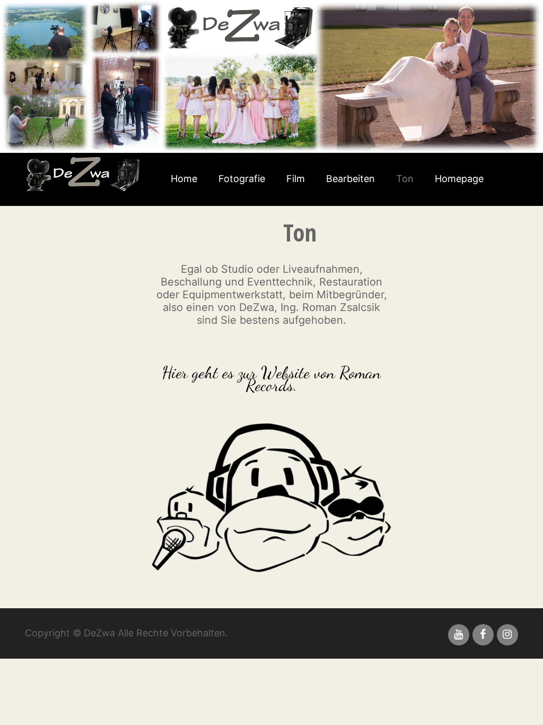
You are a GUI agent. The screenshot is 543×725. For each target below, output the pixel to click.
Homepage (459, 178)
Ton (405, 178)
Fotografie (241, 178)
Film (295, 178)
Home (184, 178)
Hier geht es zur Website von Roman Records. (271, 378)
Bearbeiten (350, 178)
